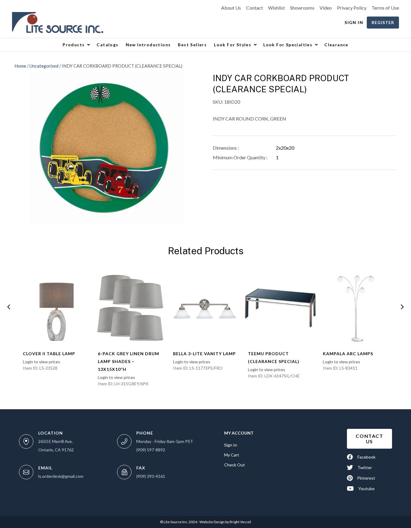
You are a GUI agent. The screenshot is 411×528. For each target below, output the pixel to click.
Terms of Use (385, 7)
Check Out (234, 464)
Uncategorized (43, 66)
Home (20, 66)
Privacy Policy (351, 7)
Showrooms (302, 7)
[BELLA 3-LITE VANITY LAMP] (205, 308)
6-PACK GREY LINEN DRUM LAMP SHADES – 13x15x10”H (128, 361)
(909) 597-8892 (150, 449)
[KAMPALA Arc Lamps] (355, 308)
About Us (231, 7)
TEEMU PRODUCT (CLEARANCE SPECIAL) (273, 357)
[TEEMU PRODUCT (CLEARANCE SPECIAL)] (280, 308)
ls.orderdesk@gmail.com (60, 476)
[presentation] (8, 307)
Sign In (354, 22)
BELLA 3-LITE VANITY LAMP (204, 353)
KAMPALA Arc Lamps (348, 353)
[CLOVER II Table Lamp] (55, 308)
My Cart (231, 454)
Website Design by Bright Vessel (225, 522)
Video (326, 7)
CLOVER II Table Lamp (49, 353)
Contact (254, 7)
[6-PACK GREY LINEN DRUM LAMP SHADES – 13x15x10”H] (130, 308)
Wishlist (276, 7)
